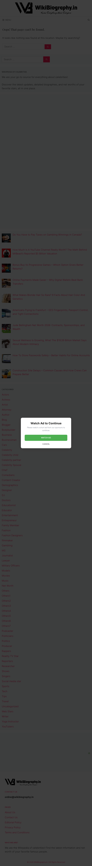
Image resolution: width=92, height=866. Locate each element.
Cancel (46, 444)
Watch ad (46, 438)
